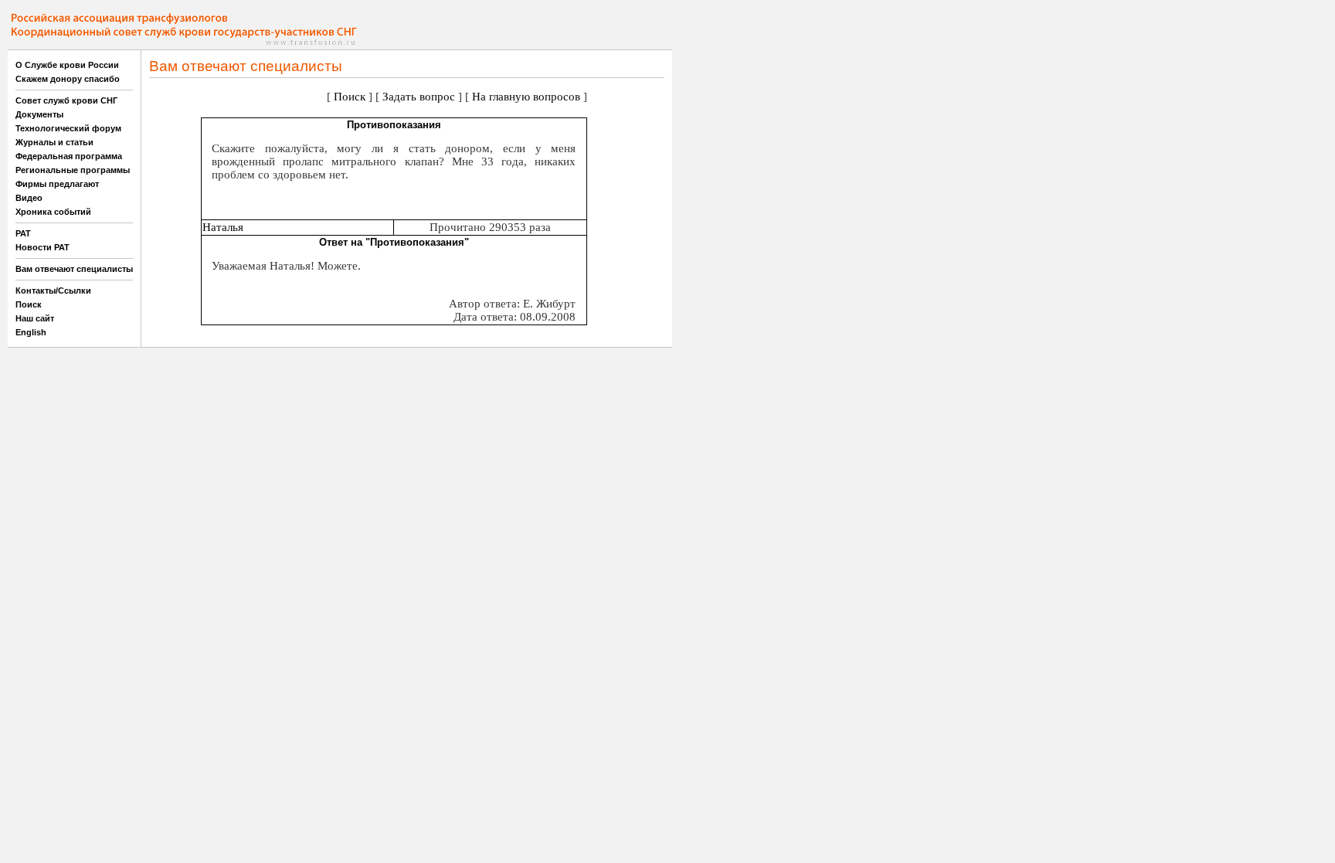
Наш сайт (34, 318)
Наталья (222, 227)
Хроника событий (53, 211)
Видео (28, 197)
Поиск (28, 304)
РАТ (23, 233)
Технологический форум (68, 128)
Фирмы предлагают (57, 184)
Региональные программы (72, 170)
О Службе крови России (67, 65)
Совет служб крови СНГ (66, 100)
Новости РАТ (42, 247)
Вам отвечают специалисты (74, 269)
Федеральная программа (68, 156)
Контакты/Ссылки (53, 290)
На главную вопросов (526, 96)
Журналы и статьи (54, 142)
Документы (39, 114)
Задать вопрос (418, 96)
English (30, 332)
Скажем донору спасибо (67, 78)
